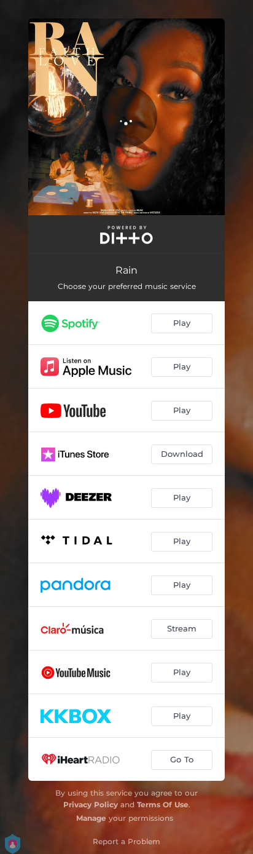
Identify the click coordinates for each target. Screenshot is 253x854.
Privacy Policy (90, 804)
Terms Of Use (163, 804)
